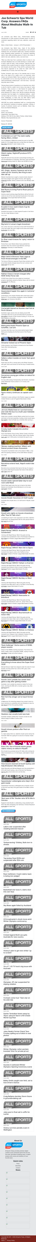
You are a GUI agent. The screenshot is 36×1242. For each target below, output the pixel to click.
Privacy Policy (11, 1240)
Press (18, 1163)
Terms (3, 1240)
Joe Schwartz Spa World (9, 48)
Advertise (18, 1165)
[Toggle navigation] (17, 12)
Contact (18, 1167)
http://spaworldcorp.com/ (13, 117)
